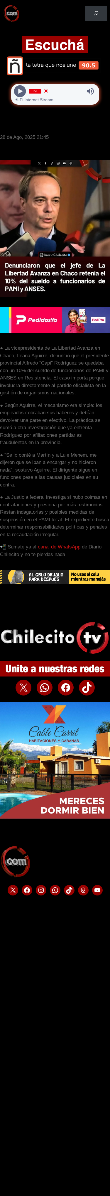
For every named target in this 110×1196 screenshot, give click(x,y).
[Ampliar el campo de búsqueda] (96, 13)
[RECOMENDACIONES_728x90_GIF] (55, 582)
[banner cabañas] (55, 817)
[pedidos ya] (55, 331)
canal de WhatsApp (60, 547)
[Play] (19, 91)
